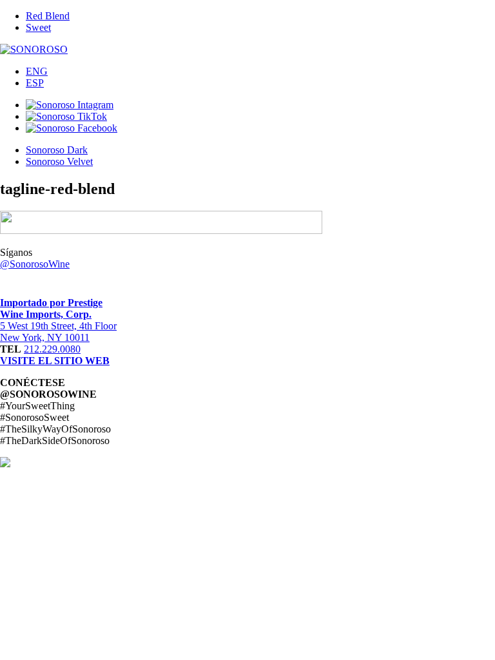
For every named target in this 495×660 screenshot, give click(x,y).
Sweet (38, 27)
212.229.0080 (52, 349)
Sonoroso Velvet (59, 161)
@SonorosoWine (35, 263)
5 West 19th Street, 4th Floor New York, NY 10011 (58, 331)
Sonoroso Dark (57, 149)
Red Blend (48, 15)
